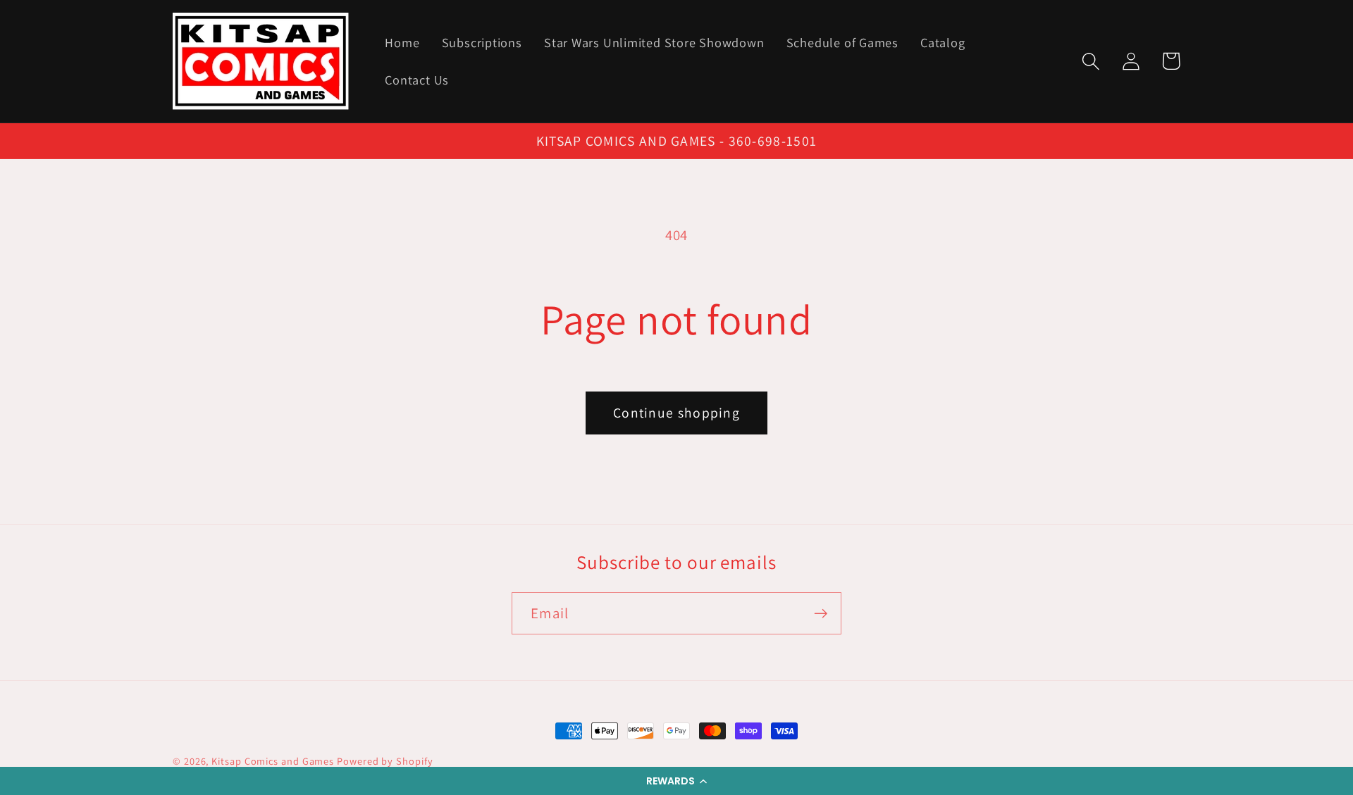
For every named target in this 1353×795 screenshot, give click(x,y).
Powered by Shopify (385, 761)
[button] (676, 781)
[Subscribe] (821, 613)
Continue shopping (676, 412)
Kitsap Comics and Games (272, 761)
